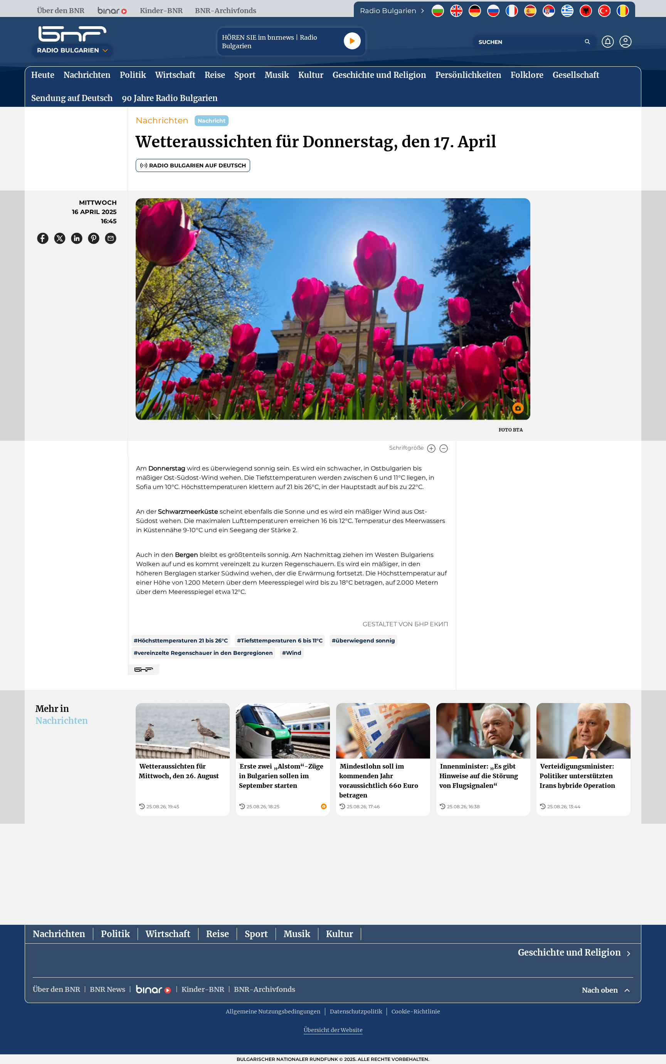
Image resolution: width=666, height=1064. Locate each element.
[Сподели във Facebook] (43, 238)
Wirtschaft (168, 934)
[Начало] (72, 34)
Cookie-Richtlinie (416, 1011)
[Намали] (443, 448)
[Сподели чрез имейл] (110, 238)
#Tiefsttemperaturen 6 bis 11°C (280, 640)
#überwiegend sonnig (363, 640)
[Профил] (625, 41)
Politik (115, 934)
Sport (256, 934)
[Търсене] (587, 41)
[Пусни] (352, 40)
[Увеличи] (431, 448)
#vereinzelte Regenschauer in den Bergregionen (203, 652)
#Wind (291, 652)
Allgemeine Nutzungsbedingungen (273, 1011)
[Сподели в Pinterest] (93, 238)
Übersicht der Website (333, 1030)
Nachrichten (162, 120)
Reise (217, 934)
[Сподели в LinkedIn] (77, 238)
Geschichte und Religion (569, 952)
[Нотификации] (607, 41)
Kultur (339, 934)
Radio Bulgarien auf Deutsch (197, 165)
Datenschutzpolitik (356, 1011)
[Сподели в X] (60, 238)
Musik (297, 934)
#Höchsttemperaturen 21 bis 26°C (181, 640)
